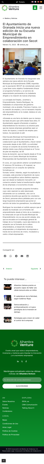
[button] (3, 2)
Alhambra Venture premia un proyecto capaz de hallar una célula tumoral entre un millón (25, 287)
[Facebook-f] (26, 361)
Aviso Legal (6, 427)
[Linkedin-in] (18, 361)
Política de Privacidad (10, 435)
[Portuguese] (38, 2)
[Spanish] (41, 2)
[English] (32, 2)
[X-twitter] (22, 361)
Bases (4, 420)
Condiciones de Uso (10, 424)
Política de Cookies (9, 431)
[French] (35, 2)
